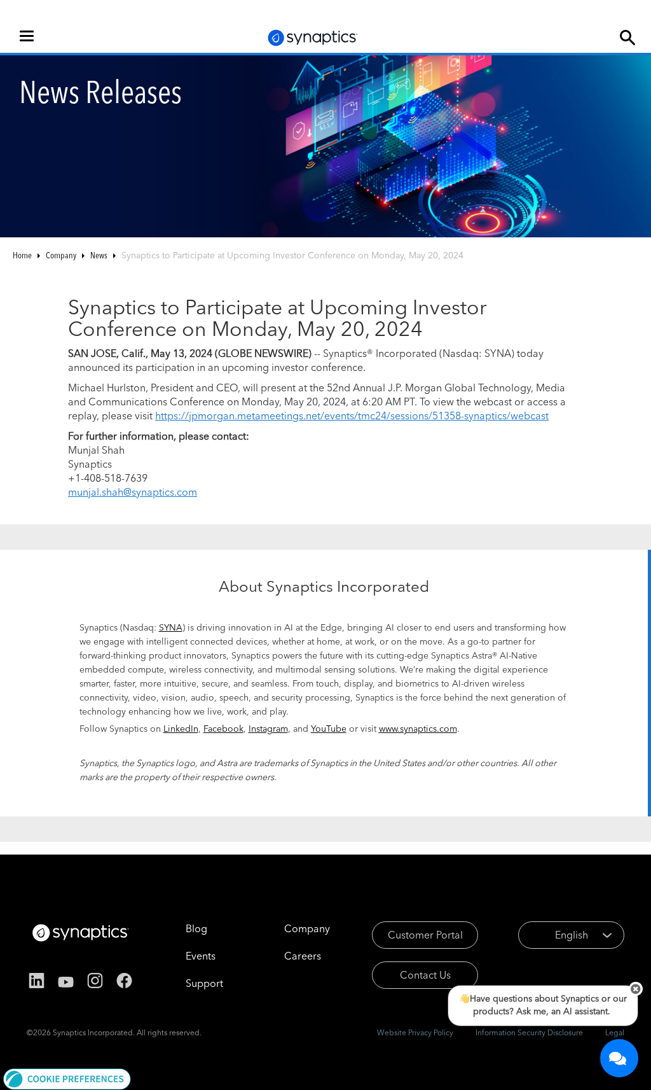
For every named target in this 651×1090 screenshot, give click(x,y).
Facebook (223, 728)
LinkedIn (180, 728)
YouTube (328, 728)
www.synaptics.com (418, 728)
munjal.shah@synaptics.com (132, 492)
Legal (614, 1032)
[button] (67, 1078)
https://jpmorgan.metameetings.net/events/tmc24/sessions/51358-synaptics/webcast (352, 415)
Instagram (268, 728)
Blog (196, 928)
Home (22, 255)
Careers (302, 955)
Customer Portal (425, 934)
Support (204, 983)
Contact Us (425, 974)
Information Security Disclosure (529, 1032)
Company (61, 255)
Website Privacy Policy (415, 1032)
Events (201, 955)
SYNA (170, 627)
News (98, 255)
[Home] (312, 38)
